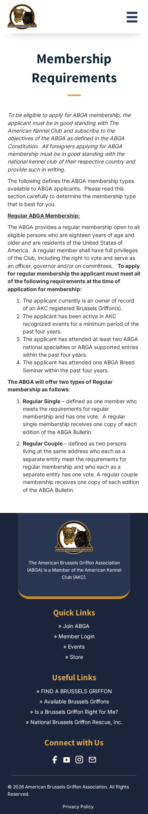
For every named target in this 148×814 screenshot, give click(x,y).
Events (76, 646)
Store (76, 657)
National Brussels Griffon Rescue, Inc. (76, 722)
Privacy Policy (78, 806)
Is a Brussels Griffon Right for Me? (76, 711)
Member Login (76, 636)
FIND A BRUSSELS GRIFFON (76, 691)
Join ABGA (76, 626)
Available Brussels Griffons (76, 701)
